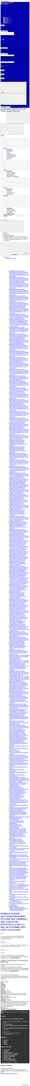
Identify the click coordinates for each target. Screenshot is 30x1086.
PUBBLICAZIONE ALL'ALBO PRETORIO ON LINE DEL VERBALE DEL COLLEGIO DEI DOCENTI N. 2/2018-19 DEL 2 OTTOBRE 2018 (19, 552)
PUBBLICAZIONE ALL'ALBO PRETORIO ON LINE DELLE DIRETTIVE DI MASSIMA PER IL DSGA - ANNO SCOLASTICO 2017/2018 (18, 646)
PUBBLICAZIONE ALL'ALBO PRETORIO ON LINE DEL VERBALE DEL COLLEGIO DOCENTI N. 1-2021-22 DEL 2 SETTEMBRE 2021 (19, 341)
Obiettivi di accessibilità (8, 1056)
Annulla (2, 107)
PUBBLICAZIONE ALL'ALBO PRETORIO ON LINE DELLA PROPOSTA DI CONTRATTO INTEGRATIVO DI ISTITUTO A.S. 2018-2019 (18, 512)
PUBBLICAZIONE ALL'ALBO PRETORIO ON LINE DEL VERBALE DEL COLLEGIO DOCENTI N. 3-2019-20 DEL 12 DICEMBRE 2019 (19, 475)
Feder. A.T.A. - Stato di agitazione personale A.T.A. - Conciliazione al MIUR (19, 884)
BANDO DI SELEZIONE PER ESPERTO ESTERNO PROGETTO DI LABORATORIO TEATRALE (18, 909)
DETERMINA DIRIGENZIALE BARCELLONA (17, 775)
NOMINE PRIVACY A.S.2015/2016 (18, 855)
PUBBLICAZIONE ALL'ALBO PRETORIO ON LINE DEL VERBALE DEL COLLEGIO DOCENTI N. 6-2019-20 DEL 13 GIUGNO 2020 (19, 437)
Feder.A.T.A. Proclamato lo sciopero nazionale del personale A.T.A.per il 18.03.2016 (17, 878)
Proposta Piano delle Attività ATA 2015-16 (19, 861)
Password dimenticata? (6, 36)
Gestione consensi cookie (9, 1058)
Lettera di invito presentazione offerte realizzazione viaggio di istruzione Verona (18, 868)
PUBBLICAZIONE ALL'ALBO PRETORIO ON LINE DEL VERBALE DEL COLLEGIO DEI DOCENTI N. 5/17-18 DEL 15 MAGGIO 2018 (19, 601)
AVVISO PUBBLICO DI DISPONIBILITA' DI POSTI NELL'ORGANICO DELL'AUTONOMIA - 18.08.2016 (17, 826)
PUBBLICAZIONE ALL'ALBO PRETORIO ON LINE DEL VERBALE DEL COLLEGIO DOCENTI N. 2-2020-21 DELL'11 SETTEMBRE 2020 (19, 419)
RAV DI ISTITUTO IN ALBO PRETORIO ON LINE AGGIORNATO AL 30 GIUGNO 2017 (18, 722)
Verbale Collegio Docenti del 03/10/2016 (18, 789)
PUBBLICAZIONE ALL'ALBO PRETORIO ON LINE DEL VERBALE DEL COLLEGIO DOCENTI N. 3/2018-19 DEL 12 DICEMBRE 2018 (19, 536)
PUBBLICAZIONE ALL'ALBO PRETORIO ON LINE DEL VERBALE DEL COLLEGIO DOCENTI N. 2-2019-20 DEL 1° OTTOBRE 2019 (19, 490)
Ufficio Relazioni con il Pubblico (11, 1053)
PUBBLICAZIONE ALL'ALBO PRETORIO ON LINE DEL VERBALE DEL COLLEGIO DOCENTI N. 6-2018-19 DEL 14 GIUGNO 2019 (19, 506)
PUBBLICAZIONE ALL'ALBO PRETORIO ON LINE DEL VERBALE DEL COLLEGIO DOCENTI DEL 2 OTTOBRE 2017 (19, 652)
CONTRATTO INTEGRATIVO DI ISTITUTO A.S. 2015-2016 (17, 809)
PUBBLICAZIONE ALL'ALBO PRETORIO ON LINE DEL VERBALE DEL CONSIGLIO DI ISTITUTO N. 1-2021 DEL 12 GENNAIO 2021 (19, 389)
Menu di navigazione (20, 254)
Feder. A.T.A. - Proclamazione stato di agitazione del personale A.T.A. (18, 887)
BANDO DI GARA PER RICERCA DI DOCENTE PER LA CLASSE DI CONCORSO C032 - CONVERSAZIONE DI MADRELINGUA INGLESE (18, 785)
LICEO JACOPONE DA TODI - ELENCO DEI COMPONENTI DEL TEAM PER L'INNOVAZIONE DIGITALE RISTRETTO (18, 792)
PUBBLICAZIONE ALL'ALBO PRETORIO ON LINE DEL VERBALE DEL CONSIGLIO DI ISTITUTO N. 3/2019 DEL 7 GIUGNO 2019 (19, 501)
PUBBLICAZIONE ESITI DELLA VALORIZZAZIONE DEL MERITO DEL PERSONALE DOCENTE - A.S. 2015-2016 (18, 813)
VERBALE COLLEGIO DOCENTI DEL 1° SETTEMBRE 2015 (19, 900)
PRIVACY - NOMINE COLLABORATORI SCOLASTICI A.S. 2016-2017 (19, 752)
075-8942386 (9, 1024)
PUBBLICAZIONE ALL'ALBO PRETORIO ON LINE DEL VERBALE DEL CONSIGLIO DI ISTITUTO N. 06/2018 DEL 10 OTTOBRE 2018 (19, 557)
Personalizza (4, 960)
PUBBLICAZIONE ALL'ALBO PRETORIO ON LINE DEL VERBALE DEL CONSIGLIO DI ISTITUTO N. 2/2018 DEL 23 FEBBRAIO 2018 (19, 606)
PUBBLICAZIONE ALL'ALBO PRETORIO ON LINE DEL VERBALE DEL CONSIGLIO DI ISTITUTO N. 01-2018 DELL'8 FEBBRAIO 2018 (19, 611)
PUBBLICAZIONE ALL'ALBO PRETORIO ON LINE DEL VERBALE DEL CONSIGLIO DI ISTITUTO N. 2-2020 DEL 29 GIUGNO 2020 (19, 425)
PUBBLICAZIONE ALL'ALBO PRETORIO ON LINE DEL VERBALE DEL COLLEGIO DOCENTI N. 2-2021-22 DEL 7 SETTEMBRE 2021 (19, 316)
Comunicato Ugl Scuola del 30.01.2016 (18, 876)
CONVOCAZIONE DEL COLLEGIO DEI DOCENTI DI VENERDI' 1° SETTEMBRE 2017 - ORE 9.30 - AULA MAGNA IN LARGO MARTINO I (19, 711)
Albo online (6, 234)
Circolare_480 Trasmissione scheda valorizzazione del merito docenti (17, 731)
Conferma (8, 107)
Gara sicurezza (12, 904)
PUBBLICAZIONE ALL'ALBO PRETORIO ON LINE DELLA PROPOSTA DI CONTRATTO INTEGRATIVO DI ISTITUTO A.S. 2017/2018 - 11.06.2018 (18, 595)
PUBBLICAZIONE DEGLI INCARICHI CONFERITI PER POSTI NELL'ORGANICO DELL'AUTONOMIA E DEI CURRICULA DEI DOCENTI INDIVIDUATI (19, 820)
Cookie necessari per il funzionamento (9, 975)
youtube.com (4, 981)
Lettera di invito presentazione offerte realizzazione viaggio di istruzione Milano (18, 871)
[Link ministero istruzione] (7, 2)
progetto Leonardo (13, 906)
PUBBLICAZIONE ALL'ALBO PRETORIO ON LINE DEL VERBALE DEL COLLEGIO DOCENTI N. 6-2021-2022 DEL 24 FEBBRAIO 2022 (19, 279)
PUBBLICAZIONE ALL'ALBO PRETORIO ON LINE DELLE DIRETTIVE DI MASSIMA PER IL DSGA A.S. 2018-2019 (18, 562)
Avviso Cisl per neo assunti (15, 902)
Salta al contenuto (5, 1)
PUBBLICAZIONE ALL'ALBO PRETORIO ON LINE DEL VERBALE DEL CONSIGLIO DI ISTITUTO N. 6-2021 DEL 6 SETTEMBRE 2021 (19, 335)
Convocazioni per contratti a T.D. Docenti (19, 903)
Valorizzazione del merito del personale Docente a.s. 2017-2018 (18, 590)
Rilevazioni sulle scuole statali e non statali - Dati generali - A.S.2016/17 (19, 780)
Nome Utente (17, 32)
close (2, 135)
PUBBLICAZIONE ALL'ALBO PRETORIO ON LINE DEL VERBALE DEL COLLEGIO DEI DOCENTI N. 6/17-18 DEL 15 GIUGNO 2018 (19, 586)
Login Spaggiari (11, 60)
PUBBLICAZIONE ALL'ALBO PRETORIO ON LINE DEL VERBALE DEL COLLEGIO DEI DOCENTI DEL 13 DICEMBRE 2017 (19, 633)
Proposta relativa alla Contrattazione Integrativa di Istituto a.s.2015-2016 (17, 863)
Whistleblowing (7, 1057)
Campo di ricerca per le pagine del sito (9, 218)
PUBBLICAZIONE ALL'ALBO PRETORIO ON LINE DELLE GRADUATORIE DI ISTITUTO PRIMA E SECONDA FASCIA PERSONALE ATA (19, 717)
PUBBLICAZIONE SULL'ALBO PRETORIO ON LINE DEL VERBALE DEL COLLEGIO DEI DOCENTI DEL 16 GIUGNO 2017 (19, 706)
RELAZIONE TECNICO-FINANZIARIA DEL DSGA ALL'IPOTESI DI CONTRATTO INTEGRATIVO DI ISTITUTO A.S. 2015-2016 (18, 842)
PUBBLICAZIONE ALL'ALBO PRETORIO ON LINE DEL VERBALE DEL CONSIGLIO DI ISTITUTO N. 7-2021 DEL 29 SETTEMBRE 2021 (19, 304)
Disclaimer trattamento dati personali (9, 1073)
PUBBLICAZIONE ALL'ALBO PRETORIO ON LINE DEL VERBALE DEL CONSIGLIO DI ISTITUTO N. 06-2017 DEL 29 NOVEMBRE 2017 (19, 639)
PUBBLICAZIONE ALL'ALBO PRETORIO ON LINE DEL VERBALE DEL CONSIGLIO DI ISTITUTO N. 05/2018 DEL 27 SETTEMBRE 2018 (19, 568)
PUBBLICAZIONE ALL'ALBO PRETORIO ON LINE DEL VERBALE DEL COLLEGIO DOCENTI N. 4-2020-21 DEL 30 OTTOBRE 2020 (19, 401)
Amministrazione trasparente (10, 1060)
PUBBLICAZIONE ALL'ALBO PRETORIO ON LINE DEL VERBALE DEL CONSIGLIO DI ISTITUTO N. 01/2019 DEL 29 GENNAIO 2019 (19, 541)
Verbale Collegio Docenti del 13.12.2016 (18, 763)
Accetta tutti (22, 960)
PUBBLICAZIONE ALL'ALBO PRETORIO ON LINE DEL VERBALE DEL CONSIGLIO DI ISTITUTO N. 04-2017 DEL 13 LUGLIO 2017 (19, 692)
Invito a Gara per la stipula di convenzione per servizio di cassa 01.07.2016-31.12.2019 (19, 850)
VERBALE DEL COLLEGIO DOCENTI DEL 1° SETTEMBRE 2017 (19, 679)
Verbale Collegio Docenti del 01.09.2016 (18, 807)
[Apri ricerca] (17, 117)
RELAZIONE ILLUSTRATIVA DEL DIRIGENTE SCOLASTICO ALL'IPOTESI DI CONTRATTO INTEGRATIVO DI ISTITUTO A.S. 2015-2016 (18, 835)
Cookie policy (6, 1049)
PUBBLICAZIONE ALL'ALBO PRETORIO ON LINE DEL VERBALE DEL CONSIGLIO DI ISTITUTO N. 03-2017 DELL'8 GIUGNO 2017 (19, 727)
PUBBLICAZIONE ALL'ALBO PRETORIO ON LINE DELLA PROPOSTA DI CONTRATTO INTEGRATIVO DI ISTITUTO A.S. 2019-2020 (18, 443)
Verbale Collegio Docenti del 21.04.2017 (18, 757)
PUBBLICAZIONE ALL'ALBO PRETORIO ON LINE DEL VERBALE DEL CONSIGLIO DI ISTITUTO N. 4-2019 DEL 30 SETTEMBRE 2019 (19, 485)
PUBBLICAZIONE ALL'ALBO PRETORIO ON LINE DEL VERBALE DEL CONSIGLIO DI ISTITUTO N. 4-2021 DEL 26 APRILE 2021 (19, 359)
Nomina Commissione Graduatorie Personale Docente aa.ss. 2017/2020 (17, 733)
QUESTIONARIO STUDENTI (16, 642)
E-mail (15, 55)
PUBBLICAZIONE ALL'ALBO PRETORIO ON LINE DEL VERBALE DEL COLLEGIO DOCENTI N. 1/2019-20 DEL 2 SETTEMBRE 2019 (19, 496)
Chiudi (2, 70)
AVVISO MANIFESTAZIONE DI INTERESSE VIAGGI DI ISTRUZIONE (19, 778)
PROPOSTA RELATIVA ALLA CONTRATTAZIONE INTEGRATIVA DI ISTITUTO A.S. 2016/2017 (18, 760)
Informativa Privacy (8, 1052)
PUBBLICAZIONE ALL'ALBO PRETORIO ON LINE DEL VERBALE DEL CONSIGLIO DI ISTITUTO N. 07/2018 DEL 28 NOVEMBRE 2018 (19, 547)
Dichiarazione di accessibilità (10, 1055)
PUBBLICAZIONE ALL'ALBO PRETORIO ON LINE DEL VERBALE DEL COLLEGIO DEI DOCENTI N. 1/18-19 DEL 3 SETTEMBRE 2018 (19, 573)
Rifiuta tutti (12, 960)
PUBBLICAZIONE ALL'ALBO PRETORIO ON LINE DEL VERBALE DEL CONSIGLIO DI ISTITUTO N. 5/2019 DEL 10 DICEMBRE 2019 (19, 480)
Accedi (2, 25)
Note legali (6, 1051)
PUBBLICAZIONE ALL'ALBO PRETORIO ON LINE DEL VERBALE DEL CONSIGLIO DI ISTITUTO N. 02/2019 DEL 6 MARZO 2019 (19, 531)
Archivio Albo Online (8, 235)
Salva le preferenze (12, 1009)
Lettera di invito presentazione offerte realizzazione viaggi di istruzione (17, 874)
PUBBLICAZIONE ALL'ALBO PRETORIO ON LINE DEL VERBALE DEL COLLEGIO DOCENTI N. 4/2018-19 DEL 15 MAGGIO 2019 (19, 518)
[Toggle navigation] (12, 129)
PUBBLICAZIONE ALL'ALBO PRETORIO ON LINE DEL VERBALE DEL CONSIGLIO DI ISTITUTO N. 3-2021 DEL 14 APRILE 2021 (19, 377)
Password (16, 34)
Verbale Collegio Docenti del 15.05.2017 (18, 735)
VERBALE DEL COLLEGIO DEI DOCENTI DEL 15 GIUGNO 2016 (17, 830)
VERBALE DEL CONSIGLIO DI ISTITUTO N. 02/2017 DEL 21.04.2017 (18, 756)
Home (4, 232)
